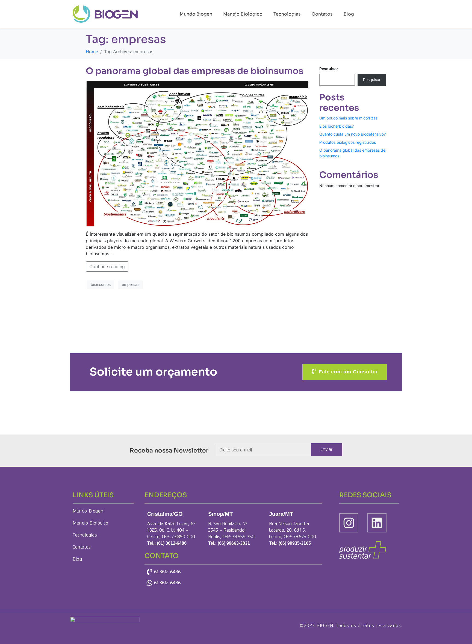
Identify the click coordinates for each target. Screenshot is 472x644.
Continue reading (107, 266)
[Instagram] (348, 522)
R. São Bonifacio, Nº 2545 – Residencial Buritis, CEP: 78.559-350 (231, 530)
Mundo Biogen (196, 14)
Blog (349, 14)
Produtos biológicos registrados (347, 142)
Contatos (322, 14)
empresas (130, 284)
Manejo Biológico (242, 14)
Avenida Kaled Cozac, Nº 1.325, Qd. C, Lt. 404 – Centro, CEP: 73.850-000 (171, 530)
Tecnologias (287, 14)
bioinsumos (101, 284)
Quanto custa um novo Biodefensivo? (352, 134)
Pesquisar (328, 68)
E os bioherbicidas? (336, 126)
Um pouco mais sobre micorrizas (348, 118)
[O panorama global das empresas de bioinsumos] (197, 153)
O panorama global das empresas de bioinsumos (194, 70)
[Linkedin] (376, 522)
